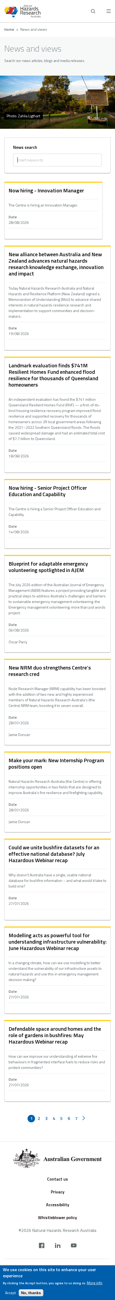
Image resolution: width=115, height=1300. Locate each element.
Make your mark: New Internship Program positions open (56, 763)
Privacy (57, 1192)
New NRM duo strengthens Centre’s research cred (50, 670)
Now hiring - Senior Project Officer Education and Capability (48, 491)
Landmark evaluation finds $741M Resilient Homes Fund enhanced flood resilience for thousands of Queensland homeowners (53, 375)
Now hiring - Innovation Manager (46, 190)
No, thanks (31, 1293)
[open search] (93, 11)
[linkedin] (57, 1246)
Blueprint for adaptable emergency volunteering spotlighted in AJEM (48, 566)
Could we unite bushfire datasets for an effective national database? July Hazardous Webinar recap (54, 853)
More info (94, 1283)
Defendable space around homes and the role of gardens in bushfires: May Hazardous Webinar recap (55, 1035)
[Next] (83, 1118)
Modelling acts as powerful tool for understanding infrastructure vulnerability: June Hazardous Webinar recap (57, 941)
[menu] (108, 11)
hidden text (53, 211)
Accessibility (57, 1204)
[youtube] (73, 1246)
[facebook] (41, 1246)
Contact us (57, 1179)
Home (9, 29)
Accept (10, 1293)
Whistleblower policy (57, 1217)
